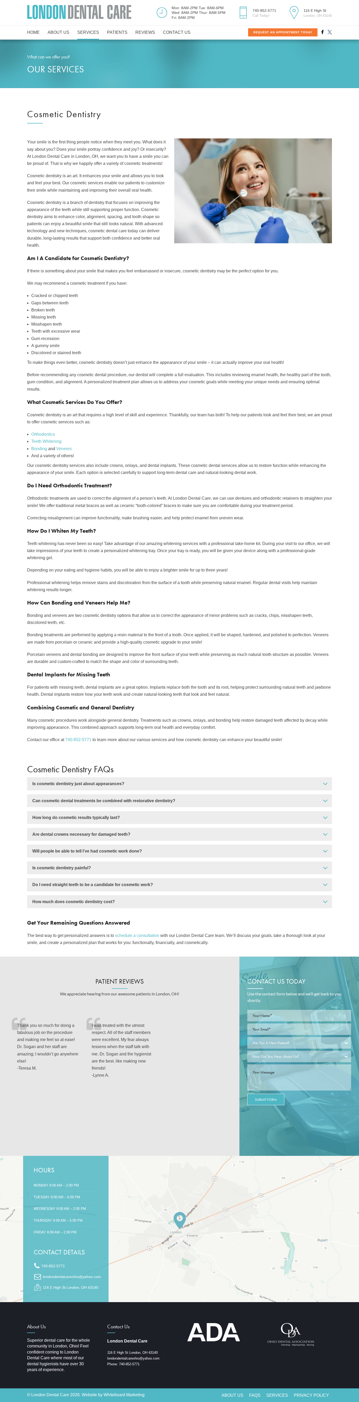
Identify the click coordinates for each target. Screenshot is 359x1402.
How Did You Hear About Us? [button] (276, 1056)
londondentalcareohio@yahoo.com (133, 1358)
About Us (58, 32)
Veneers (64, 448)
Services (88, 32)
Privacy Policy (311, 1395)
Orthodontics (43, 434)
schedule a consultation (137, 935)
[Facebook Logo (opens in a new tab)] (322, 32)
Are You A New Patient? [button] (271, 1042)
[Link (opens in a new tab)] (179, 1229)
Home (33, 32)
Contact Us (177, 32)
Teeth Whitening (46, 441)
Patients (117, 32)
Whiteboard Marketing (124, 1395)
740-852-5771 (78, 739)
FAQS (254, 1395)
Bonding (39, 448)
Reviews (145, 32)
